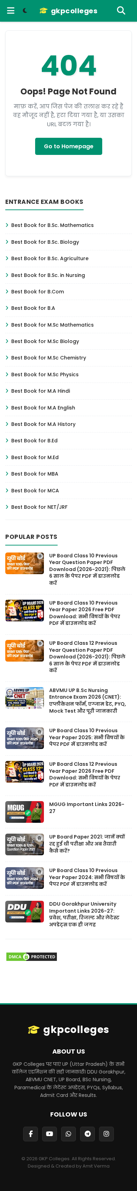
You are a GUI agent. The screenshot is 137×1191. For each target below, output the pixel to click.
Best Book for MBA (34, 473)
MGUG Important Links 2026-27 (86, 808)
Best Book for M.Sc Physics (45, 374)
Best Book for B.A (33, 308)
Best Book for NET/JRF (39, 507)
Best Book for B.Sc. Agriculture (50, 258)
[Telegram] (87, 1134)
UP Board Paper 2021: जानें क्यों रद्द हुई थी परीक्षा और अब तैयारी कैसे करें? (87, 843)
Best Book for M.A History (43, 424)
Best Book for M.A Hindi (40, 390)
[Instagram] (106, 1134)
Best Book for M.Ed (35, 457)
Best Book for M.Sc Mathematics (52, 324)
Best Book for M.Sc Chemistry (48, 357)
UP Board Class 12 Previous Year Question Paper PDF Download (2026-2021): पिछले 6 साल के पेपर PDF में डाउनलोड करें (87, 657)
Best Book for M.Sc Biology (45, 341)
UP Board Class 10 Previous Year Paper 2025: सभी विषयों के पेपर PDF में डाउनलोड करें (87, 737)
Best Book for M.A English (43, 407)
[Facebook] (30, 1134)
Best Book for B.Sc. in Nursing (48, 275)
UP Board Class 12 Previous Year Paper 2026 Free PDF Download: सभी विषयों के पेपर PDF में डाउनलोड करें (84, 774)
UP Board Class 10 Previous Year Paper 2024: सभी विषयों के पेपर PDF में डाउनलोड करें (87, 877)
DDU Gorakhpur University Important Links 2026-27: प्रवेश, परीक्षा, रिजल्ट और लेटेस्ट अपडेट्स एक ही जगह (84, 914)
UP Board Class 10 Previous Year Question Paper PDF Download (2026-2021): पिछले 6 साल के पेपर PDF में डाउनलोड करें (87, 569)
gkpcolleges (74, 10)
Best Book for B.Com (37, 291)
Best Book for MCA (35, 490)
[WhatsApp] (68, 1134)
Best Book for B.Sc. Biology (45, 241)
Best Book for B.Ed (34, 440)
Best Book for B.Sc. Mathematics (52, 225)
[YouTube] (49, 1134)
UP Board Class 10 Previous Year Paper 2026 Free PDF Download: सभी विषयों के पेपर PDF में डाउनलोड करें (84, 613)
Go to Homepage (68, 146)
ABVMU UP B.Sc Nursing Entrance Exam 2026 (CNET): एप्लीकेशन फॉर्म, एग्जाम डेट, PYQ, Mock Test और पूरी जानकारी (87, 700)
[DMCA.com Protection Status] (31, 960)
